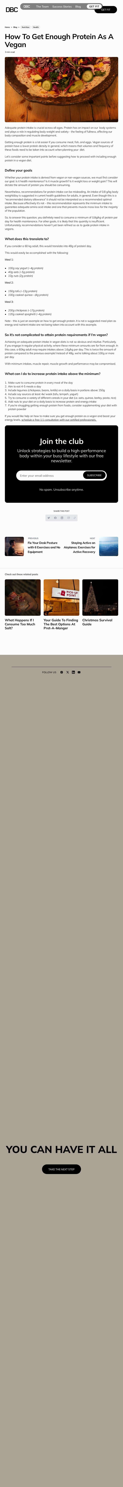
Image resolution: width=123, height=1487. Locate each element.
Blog (78, 6)
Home (7, 27)
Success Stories (62, 6)
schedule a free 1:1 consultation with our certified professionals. (59, 420)
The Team (42, 6)
